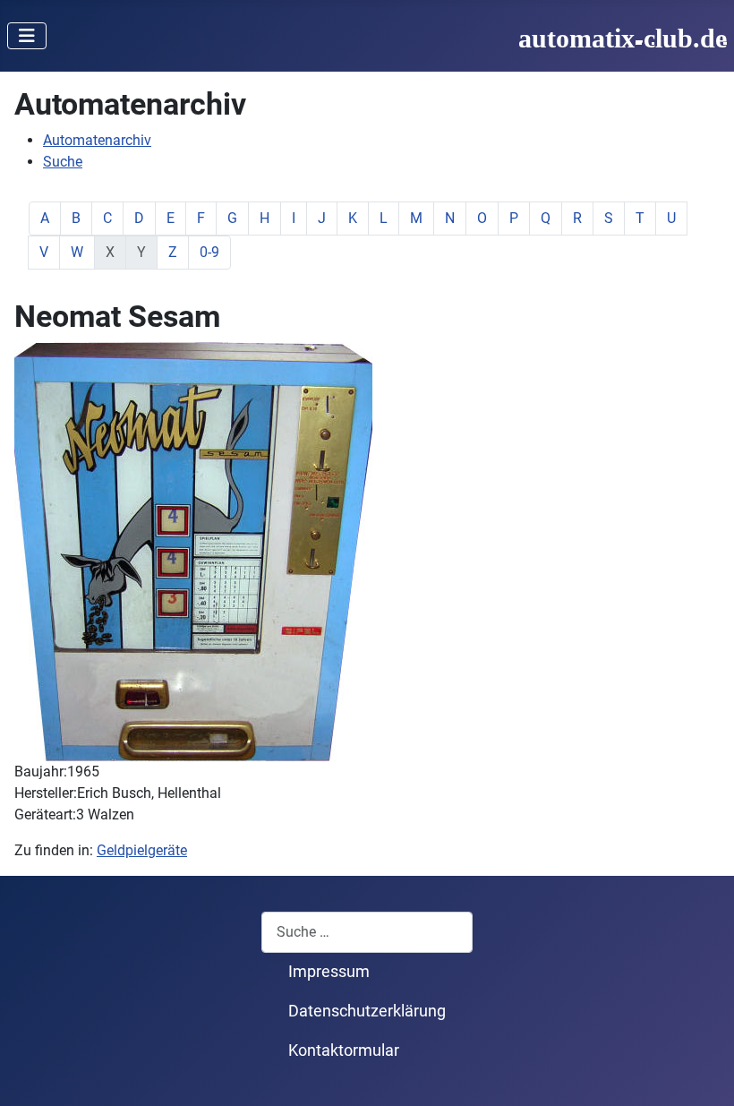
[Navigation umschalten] (27, 35)
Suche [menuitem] (62, 161)
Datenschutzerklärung (367, 1011)
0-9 (209, 252)
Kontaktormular (343, 1050)
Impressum (329, 972)
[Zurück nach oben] (703, 1073)
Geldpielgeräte (142, 850)
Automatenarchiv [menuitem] (97, 140)
